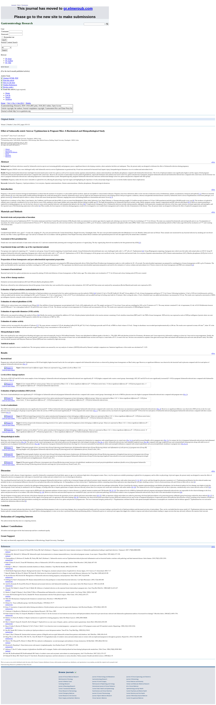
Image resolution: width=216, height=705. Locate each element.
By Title (8, 63)
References (8, 156)
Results (7, 153)
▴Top (213, 162)
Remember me (9, 37)
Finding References (10, 85)
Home (7, 93)
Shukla (28, 103)
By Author (9, 61)
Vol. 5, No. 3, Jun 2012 (15, 103)
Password (4, 34)
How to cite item (9, 83)
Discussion (8, 155)
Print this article (8, 80)
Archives (8, 99)
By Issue (8, 59)
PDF (16, 78)
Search (7, 97)
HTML (12, 78)
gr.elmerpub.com (78, 8)
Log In (7, 95)
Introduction (8, 150)
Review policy (8, 87)
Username (4, 31)
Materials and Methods (11, 152)
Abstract (6, 78)
